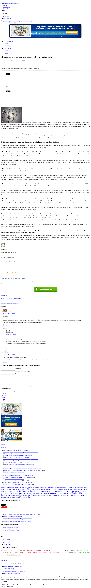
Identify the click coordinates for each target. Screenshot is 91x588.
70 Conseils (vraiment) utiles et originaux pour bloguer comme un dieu (17, 477)
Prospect (64, 493)
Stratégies (47, 495)
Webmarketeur (15, 497)
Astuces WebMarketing (68, 487)
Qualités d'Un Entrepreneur (26, 552)
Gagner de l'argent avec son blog (10, 528)
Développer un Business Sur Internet (32, 491)
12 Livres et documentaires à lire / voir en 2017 (13, 480)
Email (7, 86)
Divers (6, 51)
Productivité (27, 281)
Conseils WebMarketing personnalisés (10, 3)
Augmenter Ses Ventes (81, 487)
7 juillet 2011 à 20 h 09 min (9, 354)
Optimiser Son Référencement (35, 493)
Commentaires (6, 16)
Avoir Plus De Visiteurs (18, 489)
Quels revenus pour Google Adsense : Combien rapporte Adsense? (16, 452)
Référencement (8, 46)
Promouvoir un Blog (56, 493)
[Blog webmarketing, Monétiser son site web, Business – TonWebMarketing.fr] (17, 21)
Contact (4, 10)
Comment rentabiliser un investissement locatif (12, 566)
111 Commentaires (28, 455)
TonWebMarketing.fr (8, 584)
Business (37, 489)
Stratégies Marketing (56, 495)
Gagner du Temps (9, 281)
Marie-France (10, 311)
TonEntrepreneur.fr (7, 544)
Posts (4, 15)
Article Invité (58, 487)
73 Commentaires (36, 466)
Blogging (6, 43)
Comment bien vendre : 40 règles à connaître (12, 569)
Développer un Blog (12, 491)
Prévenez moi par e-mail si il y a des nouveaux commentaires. (14, 391)
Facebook (5, 397)
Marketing (18, 493)
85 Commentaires (24, 462)
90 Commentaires (34, 459)
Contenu (65, 489)
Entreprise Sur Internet (68, 491)
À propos (5, 1)
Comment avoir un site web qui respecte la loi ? (13, 473)
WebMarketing (25, 497)
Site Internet (17, 373)
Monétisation (7, 45)
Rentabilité (14, 495)
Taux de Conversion (67, 495)
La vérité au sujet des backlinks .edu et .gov (12, 462)
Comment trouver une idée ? (9, 568)
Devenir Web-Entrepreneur (76, 489)
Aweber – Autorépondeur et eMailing (10, 527)
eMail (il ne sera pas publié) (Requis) (22, 371)
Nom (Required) (18, 368)
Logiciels (22, 281)
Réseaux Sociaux (8, 48)
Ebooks (6, 53)
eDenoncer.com (6, 539)
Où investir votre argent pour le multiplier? (12, 573)
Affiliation (16, 487)
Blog (7, 263)
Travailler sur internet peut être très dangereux (32, 122)
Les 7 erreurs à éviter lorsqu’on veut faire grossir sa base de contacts (17, 484)
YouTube (5, 393)
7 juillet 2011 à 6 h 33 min (11, 334)
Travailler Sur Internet (38, 281)
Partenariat (5, 5)
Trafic (74, 495)
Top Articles (3, 444)
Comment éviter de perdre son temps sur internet (14, 278)
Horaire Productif (16, 281)
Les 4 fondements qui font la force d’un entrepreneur (14, 571)
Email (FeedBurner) (7, 18)
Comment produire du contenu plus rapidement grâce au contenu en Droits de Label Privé (21, 470)
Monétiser (25, 493)
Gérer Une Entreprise (9, 493)
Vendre (78, 495)
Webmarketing (10, 41)
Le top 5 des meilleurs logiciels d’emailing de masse (13, 455)
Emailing (6, 50)
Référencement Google (25, 495)
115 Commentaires (34, 452)
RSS (4, 399)
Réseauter (5, 540)
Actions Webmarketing (7, 487)
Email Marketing (55, 491)
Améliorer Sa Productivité (39, 487)
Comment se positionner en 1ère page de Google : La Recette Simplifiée (17, 466)
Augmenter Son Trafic (6, 489)
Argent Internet (50, 487)
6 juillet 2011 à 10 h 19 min (9, 313)
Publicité (69, 493)
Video (9, 497)
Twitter (4, 395)
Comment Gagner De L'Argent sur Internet (51, 489)
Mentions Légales (6, 7)
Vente (6, 497)
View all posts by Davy (12, 261)
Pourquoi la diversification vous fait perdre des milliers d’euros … (16, 459)
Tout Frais (3, 445)
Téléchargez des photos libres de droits (11, 530)
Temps (31, 281)
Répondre (5, 328)
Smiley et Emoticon (7, 542)
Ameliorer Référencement (25, 487)
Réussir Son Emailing (38, 495)
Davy (12, 60)
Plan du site (5, 8)
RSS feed (27, 68)
